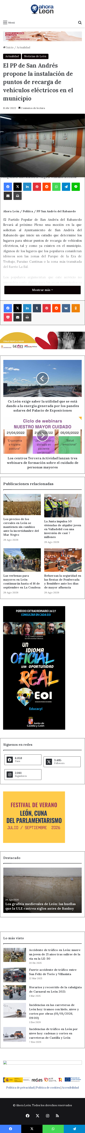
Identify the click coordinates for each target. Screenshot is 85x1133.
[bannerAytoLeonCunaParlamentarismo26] (34, 842)
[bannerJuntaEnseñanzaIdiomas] (34, 728)
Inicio (10, 47)
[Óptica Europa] (42, 36)
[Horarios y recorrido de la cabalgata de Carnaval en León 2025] (14, 992)
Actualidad (23, 47)
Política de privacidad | (21, 1087)
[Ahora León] (42, 9)
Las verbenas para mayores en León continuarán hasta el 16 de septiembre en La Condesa (21, 581)
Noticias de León (35, 56)
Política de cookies (48, 1087)
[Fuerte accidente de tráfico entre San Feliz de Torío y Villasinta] (14, 975)
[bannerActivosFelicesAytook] (42, 340)
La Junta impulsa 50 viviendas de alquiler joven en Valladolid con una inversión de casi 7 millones (62, 529)
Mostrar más (41, 290)
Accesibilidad (70, 1087)
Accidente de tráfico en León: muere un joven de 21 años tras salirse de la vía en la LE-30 (54, 954)
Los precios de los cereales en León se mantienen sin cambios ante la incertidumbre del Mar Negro (21, 527)
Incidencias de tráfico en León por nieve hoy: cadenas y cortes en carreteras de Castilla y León (53, 1033)
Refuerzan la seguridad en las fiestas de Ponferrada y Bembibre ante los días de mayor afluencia (62, 581)
